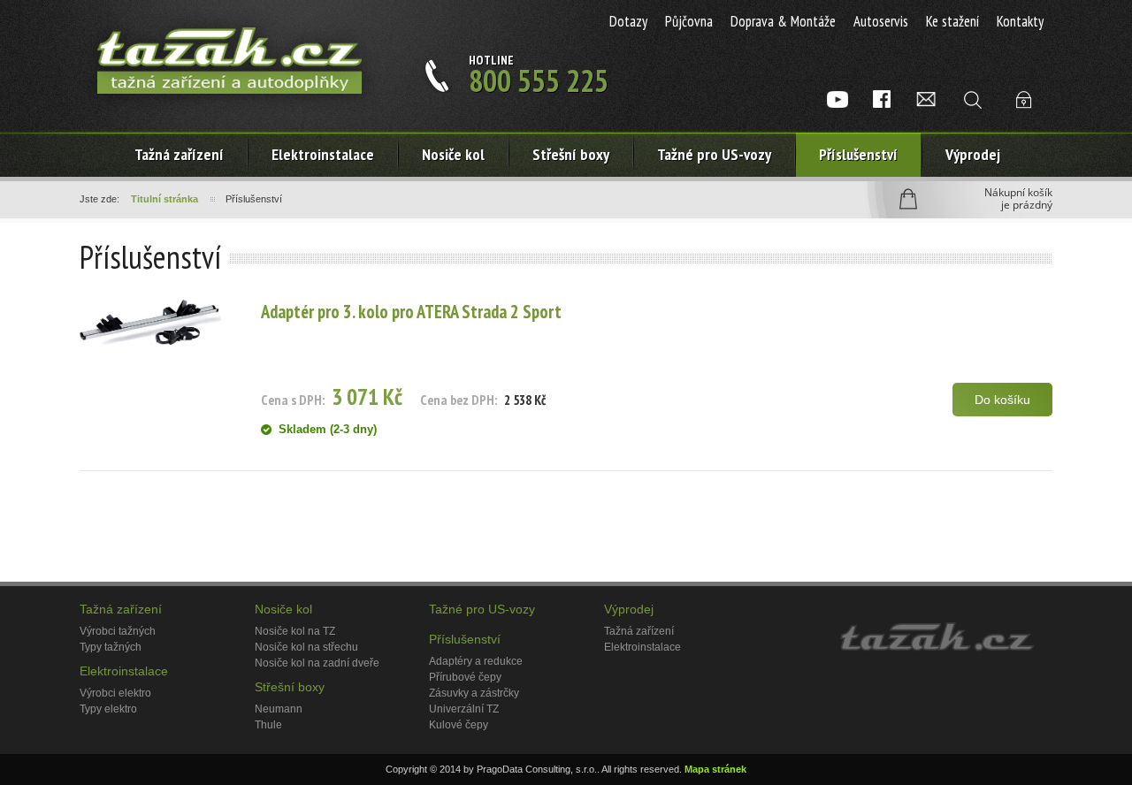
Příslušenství (858, 154)
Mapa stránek (715, 769)
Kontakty (1020, 21)
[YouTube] (837, 99)
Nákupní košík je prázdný (1018, 199)
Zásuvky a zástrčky (474, 693)
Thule (268, 725)
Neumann (278, 709)
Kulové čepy (458, 725)
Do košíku (1002, 399)
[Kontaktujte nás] (926, 99)
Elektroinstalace (124, 671)
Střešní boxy (570, 154)
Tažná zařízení (179, 154)
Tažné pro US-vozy (714, 154)
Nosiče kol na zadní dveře (317, 663)
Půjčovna (689, 21)
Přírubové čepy (465, 677)
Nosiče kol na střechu (306, 647)
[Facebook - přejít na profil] (881, 99)
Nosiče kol (453, 154)
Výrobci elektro (115, 693)
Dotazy (628, 21)
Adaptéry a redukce (476, 661)
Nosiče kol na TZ (295, 631)
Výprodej (972, 154)
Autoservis (880, 21)
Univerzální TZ (464, 709)
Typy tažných (111, 647)
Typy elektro (108, 709)
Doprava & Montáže (783, 21)
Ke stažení (952, 21)
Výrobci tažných (118, 631)
